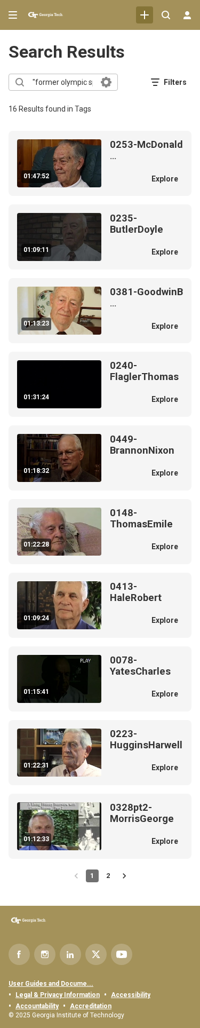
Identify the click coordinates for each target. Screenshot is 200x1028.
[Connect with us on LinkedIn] (70, 954)
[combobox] (62, 82)
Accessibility (130, 995)
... (146, 150)
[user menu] (187, 14)
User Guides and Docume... (51, 983)
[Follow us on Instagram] (44, 954)
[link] (144, 14)
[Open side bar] (12, 14)
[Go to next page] (124, 875)
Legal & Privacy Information (57, 995)
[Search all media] (165, 14)
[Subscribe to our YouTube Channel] (121, 954)
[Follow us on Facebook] (19, 954)
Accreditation (90, 1006)
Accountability (37, 1006)
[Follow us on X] (96, 954)
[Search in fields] (106, 82)
